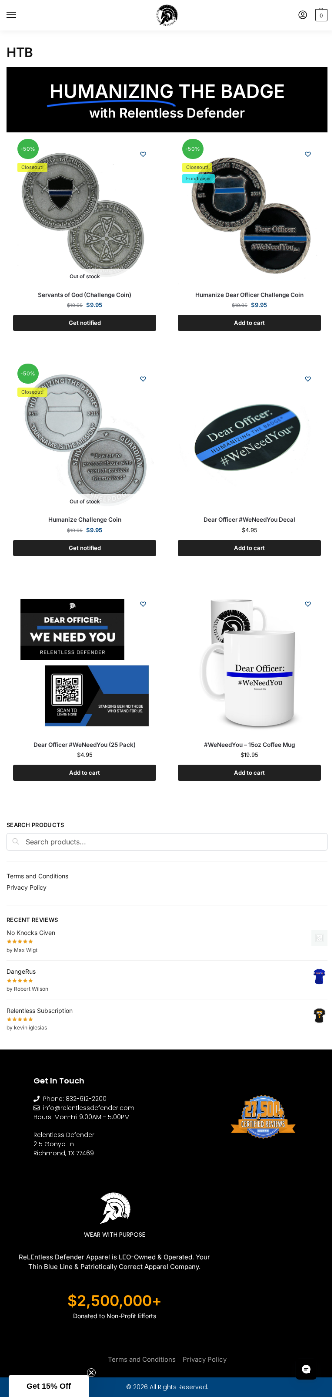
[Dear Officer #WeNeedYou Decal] (249, 437)
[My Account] (302, 15)
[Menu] (20, 15)
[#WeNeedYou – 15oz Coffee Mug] (249, 662)
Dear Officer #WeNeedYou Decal (249, 519)
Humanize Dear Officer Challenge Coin (249, 294)
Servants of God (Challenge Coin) (84, 294)
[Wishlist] (143, 154)
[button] (320, 15)
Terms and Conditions (37, 876)
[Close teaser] (91, 1372)
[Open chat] (306, 1369)
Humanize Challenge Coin (84, 519)
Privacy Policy (27, 887)
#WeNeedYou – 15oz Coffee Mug (249, 744)
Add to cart (249, 322)
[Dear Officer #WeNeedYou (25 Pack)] (84, 662)
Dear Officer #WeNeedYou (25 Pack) (84, 744)
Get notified (85, 322)
